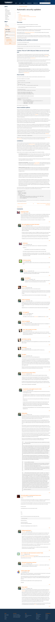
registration (46, 55)
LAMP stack (46, 616)
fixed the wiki (24, 347)
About (6, 613)
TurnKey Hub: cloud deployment (17, 615)
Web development (7, 10)
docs (45, 316)
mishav (24, 261)
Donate (26, 617)
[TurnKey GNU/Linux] (8, 3)
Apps (16, 3)
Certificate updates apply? (25, 570)
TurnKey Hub (35, 3)
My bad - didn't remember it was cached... (30, 329)
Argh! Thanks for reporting (26, 339)
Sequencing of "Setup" (25, 211)
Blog (24, 3)
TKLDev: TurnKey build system (16, 617)
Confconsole (47, 133)
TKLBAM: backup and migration (16, 616)
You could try (24, 354)
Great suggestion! (26, 312)
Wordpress (46, 617)
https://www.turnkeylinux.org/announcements (27, 556)
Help (20, 3)
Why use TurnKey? (7, 614)
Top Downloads (47, 613)
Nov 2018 (36, 114)
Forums (26, 614)
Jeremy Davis (23, 225)
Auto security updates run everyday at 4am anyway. (30, 224)
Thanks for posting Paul (26, 321)
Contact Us (6, 617)
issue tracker (36, 316)
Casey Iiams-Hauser (23, 496)
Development (6, 25)
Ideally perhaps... (25, 413)
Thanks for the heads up (26, 299)
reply (49, 221)
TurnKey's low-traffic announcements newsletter (31, 555)
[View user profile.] (18, 212)
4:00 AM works (25, 243)
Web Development (38, 616)
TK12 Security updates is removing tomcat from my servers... (31, 495)
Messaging (6, 15)
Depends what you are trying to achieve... (29, 372)
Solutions (14, 613)
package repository (36, 163)
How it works (20, 17)
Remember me (8, 37)
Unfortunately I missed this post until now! (29, 562)
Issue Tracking (37, 617)
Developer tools (7, 19)
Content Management (38, 614)
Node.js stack (47, 615)
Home (18, 6)
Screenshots (29, 3)
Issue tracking (7, 16)
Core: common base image (16, 614)
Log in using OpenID (8, 39)
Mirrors (5, 616)
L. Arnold (24, 244)
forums (35, 604)
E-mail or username (8, 31)
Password (6, 34)
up (33, 203)
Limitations (20, 20)
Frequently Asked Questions (28, 615)
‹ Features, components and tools (22, 203)
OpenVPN (46, 614)
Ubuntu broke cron (26, 72)
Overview (20, 14)
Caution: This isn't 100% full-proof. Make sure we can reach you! (27, 16)
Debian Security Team (32, 144)
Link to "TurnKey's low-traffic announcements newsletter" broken (32, 552)
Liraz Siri (24, 330)
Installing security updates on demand (24, 15)
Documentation (7, 26)
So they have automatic (27, 260)
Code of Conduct (6, 615)
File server (46, 618)
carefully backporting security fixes (29, 32)
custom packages (37, 162)
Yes (24, 269)
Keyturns (22, 554)
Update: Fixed (24, 286)
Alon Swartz (23, 287)
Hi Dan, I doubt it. (25, 587)
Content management (8, 12)
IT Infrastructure (7, 11)
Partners (5, 618)
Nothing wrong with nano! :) (26, 530)
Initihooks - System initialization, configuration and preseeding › (43, 204)
